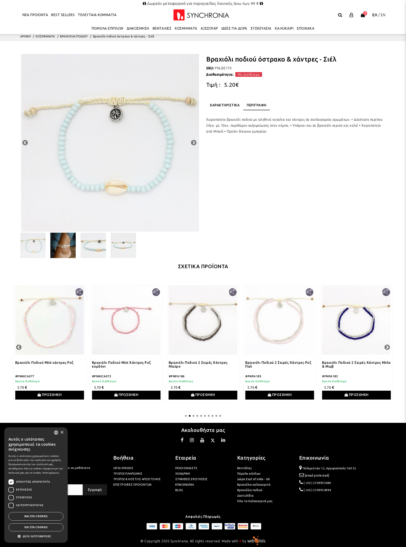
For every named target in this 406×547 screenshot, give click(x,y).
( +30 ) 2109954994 (317, 490)
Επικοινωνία (314, 458)
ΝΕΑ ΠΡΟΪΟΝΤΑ (35, 15)
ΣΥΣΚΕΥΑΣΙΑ (261, 28)
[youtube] (202, 440)
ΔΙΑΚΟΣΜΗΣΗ (138, 28)
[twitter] (213, 440)
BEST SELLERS (63, 15)
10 (220, 416)
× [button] (61, 432)
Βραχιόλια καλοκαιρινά (254, 484)
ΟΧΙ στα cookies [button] (36, 527)
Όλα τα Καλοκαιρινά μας (255, 501)
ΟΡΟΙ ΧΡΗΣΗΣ (123, 468)
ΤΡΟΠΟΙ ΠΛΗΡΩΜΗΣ (128, 473)
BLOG (179, 490)
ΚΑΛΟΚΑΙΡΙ (284, 28)
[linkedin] (223, 440)
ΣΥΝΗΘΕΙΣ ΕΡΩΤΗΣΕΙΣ (191, 479)
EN (383, 15)
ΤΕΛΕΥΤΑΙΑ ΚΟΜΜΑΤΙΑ (97, 15)
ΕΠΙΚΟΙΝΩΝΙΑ (184, 484)
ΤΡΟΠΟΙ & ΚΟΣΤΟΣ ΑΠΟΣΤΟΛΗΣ (137, 479)
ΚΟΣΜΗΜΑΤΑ (186, 28)
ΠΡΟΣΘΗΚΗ (51, 395)
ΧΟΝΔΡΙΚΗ (182, 473)
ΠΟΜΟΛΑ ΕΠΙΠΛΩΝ (107, 28)
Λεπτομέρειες (50, 472)
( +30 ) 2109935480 (317, 483)
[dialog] (36, 485)
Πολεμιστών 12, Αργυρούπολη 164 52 (329, 468)
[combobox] (56, 432)
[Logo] (201, 15)
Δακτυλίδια (245, 495)
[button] (35, 536)
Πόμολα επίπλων (249, 473)
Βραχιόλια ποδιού (250, 490)
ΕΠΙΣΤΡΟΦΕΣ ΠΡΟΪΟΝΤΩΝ (132, 484)
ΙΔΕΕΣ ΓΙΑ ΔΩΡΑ (234, 28)
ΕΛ (374, 15)
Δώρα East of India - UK (253, 479)
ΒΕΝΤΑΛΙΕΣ (162, 28)
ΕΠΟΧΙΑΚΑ (305, 28)
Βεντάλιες (244, 468)
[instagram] (192, 440)
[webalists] (256, 541)
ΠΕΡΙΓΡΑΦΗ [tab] (256, 105)
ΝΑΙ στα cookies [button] (36, 516)
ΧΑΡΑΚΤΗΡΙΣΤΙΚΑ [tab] (225, 105)
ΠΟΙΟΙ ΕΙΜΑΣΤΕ (186, 468)
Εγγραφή (95, 490)
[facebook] (182, 440)
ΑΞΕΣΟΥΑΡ (209, 28)
